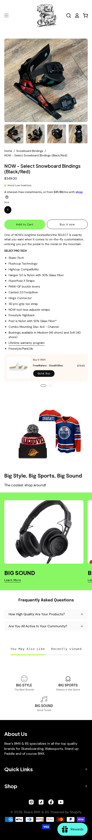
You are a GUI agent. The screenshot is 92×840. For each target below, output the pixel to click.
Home (8, 151)
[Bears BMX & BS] (46, 15)
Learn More (12, 580)
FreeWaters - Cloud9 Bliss (48, 366)
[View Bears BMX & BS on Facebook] (51, 802)
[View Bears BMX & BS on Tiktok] (41, 802)
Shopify (75, 812)
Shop (10, 786)
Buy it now (67, 224)
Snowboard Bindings (29, 151)
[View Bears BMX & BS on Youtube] (61, 802)
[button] (68, 15)
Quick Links (18, 769)
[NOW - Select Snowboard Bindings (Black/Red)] (14, 134)
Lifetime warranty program (27, 343)
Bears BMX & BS (36, 812)
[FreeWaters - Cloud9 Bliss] (18, 368)
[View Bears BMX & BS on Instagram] (31, 802)
